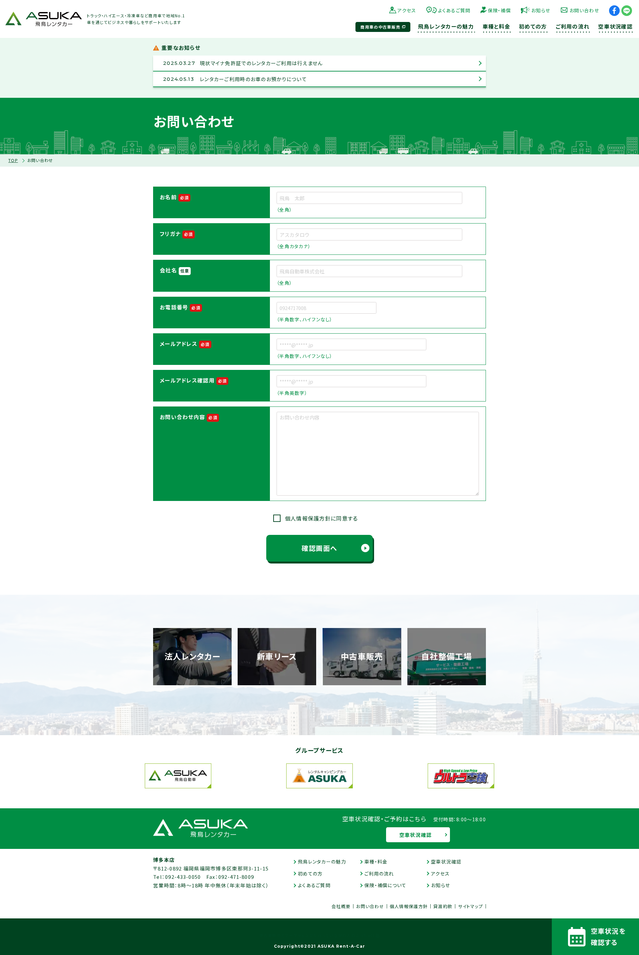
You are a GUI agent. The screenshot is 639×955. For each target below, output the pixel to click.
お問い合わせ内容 (188, 417)
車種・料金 (375, 861)
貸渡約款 (442, 906)
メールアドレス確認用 (193, 380)
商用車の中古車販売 (380, 27)
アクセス (406, 10)
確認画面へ (319, 548)
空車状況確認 (415, 834)
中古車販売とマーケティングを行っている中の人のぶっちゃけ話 (319, 935)
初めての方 (310, 873)
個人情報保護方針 (409, 906)
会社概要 (340, 906)
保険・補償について (385, 885)
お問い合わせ (584, 10)
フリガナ (176, 234)
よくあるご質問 (454, 10)
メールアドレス (185, 344)
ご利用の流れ (379, 873)
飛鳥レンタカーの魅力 (322, 861)
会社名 (174, 270)
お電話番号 (180, 307)
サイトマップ (470, 906)
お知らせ (540, 10)
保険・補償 (499, 10)
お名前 (174, 197)
